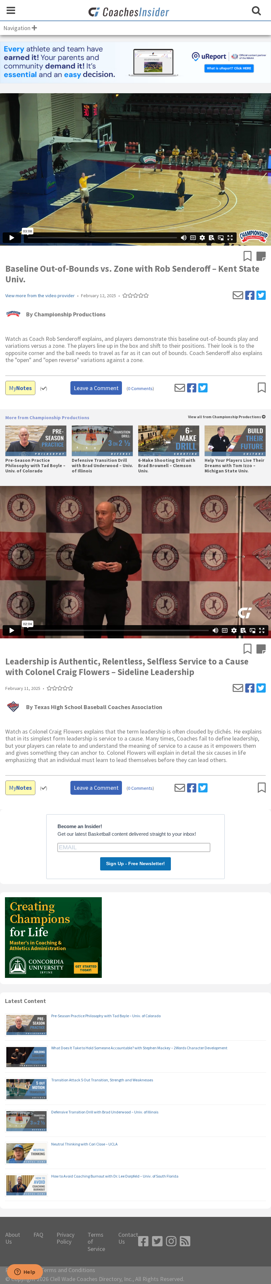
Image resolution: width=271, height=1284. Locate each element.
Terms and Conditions (68, 1270)
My (20, 388)
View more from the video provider (40, 296)
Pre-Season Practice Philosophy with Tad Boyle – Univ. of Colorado (35, 466)
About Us (12, 1238)
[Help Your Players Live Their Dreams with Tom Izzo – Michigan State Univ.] (235, 440)
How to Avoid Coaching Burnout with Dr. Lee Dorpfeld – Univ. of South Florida (114, 1176)
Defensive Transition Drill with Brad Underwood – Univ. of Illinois (102, 466)
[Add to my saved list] (250, 257)
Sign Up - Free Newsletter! (135, 863)
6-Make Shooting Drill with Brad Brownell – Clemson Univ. (166, 466)
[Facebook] (249, 295)
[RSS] (185, 1241)
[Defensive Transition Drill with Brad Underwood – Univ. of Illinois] (102, 440)
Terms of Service (96, 1242)
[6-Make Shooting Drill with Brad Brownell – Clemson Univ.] (168, 440)
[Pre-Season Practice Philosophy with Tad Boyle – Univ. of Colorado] (35, 440)
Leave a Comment (96, 388)
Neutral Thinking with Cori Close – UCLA (84, 1144)
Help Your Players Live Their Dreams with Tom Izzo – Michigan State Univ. (234, 466)
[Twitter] (261, 295)
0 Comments (140, 388)
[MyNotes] (261, 257)
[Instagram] (171, 1241)
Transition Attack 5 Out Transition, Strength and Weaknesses (102, 1079)
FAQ (38, 1234)
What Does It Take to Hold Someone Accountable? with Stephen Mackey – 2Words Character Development (139, 1047)
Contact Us (128, 1238)
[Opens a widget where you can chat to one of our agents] (25, 1272)
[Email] (238, 295)
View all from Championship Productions (225, 417)
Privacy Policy (65, 1238)
